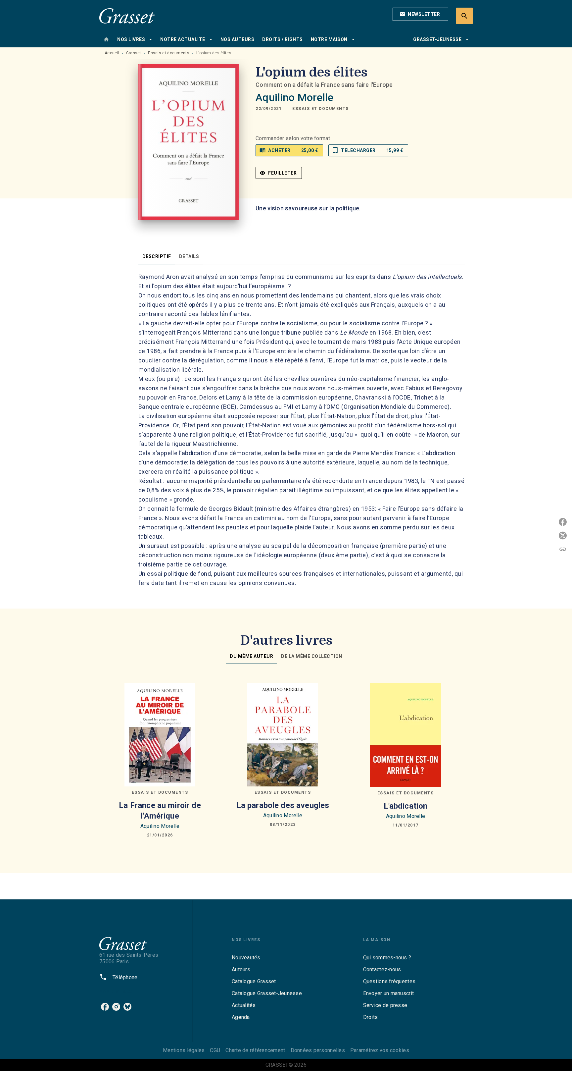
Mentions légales (184, 1050)
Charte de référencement (255, 1050)
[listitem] (105, 1006)
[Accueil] (127, 15)
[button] (420, 14)
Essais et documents (168, 53)
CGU (215, 1050)
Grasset (133, 53)
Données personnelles (318, 1050)
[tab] (106, 39)
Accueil (112, 53)
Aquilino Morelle (294, 97)
